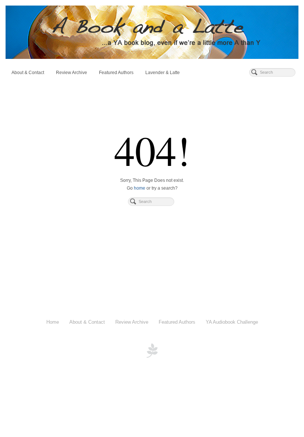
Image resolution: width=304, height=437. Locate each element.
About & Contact (27, 72)
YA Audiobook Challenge (232, 322)
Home (52, 322)
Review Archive (71, 72)
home (139, 188)
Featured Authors (116, 72)
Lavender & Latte (162, 72)
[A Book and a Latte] (152, 32)
